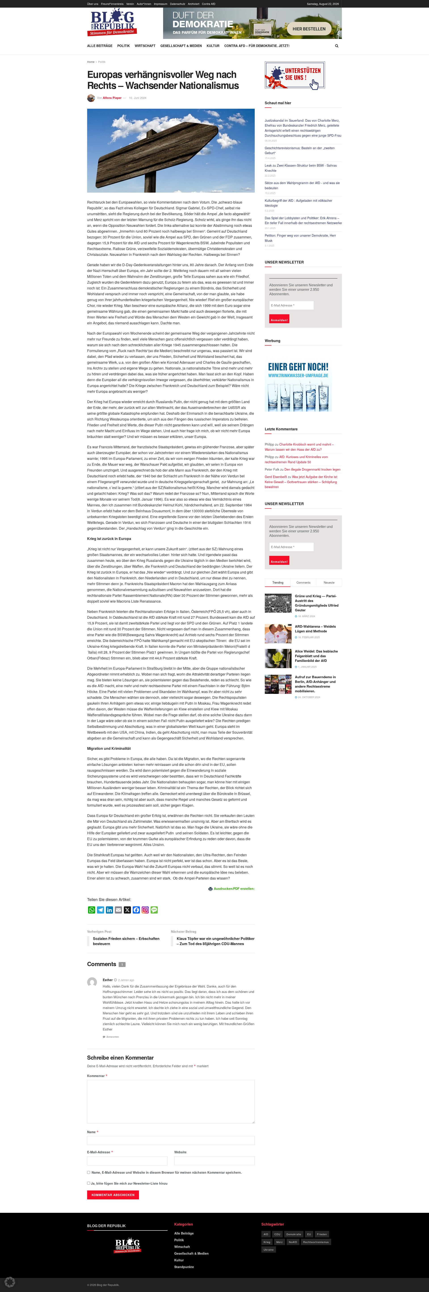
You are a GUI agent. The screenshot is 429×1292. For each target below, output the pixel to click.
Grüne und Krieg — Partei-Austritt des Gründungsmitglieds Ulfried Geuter (317, 602)
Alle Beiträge (99, 45)
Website (180, 1152)
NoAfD (293, 1242)
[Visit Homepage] (112, 22)
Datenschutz (177, 4)
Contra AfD (208, 4)
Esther (108, 980)
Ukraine (269, 1249)
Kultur (213, 45)
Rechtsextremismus (316, 1242)
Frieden (322, 1234)
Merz (279, 1242)
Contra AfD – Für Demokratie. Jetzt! (257, 45)
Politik (123, 45)
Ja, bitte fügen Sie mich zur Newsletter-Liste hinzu (129, 1183)
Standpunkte (184, 1266)
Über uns (92, 4)
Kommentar (97, 1075)
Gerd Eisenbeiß (276, 476)
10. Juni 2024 (137, 98)
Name (93, 1132)
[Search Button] (337, 45)
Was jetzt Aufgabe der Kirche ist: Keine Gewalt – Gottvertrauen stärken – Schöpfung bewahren (301, 481)
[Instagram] (145, 910)
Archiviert (193, 4)
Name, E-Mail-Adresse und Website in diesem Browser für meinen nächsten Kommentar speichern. (167, 1172)
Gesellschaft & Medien (181, 45)
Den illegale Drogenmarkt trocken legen (312, 469)
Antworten (112, 1036)
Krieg (267, 1242)
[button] (10, 1282)
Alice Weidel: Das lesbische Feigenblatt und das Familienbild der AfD (316, 656)
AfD (266, 1234)
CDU (277, 1234)
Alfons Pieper (112, 98)
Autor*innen (144, 4)
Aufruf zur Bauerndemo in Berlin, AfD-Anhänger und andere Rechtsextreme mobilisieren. (315, 683)
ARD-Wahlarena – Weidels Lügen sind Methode (315, 628)
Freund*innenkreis (112, 4)
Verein (130, 4)
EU (309, 1234)
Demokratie (293, 1234)
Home (91, 62)
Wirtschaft (145, 45)
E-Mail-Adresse (100, 1152)
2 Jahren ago (126, 980)
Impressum (160, 4)
